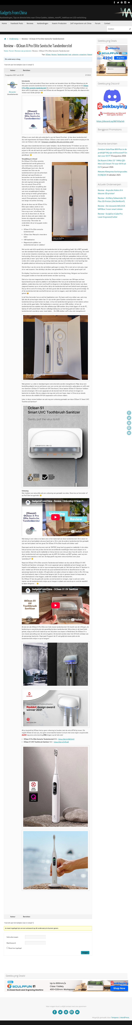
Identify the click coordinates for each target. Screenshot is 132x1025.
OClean (48, 55)
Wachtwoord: (11, 943)
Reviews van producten (23, 51)
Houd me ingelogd (15, 948)
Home (6, 51)
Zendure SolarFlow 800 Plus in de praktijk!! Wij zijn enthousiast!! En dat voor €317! (112, 152)
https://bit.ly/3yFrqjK (61, 742)
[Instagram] (121, 2)
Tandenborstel (62, 55)
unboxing (75, 55)
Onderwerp (13, 39)
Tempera (114, 1018)
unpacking (82, 55)
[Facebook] (114, 2)
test (69, 55)
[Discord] (125, 2)
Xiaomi (89, 55)
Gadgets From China (13, 12)
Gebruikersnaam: (12, 937)
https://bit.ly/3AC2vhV (66, 739)
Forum (11, 51)
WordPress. (124, 1018)
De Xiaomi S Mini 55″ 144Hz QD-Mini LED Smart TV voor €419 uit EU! (112, 163)
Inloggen (85, 953)
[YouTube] (129, 2)
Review (54, 55)
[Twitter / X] (118, 2)
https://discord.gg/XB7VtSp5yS (110, 121)
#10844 (88, 75)
